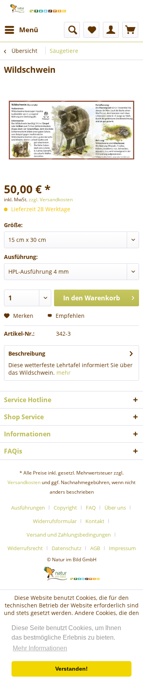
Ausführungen (28, 507)
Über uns (115, 507)
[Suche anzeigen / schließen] (72, 30)
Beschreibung (26, 353)
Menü (28, 29)
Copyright (65, 507)
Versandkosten (24, 482)
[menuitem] (21, 30)
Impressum (122, 548)
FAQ (91, 507)
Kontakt (94, 521)
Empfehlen (69, 315)
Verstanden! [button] (71, 668)
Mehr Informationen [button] (40, 648)
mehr (63, 372)
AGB (95, 548)
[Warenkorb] (130, 30)
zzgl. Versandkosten (51, 199)
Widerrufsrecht (25, 548)
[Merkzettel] (91, 30)
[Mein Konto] (111, 30)
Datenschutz (66, 548)
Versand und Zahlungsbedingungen (69, 534)
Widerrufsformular (55, 521)
